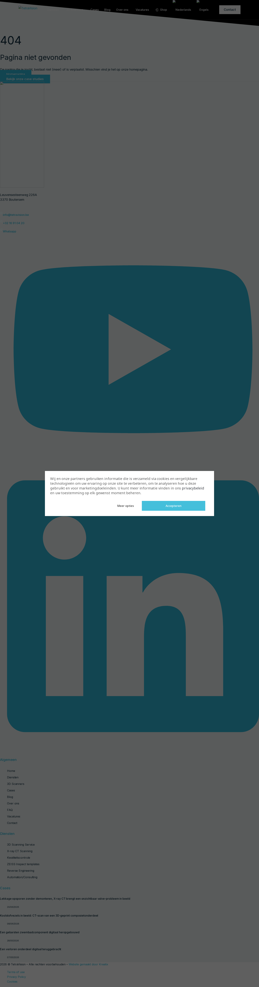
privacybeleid (193, 488)
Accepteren (173, 506)
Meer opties (125, 506)
